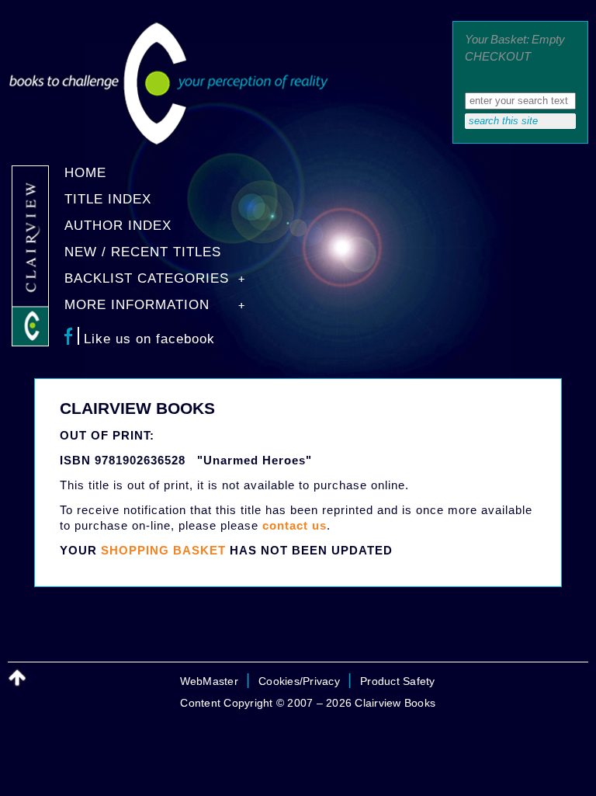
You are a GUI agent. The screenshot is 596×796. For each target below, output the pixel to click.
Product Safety (397, 681)
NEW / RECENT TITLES (142, 252)
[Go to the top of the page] (17, 678)
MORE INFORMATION (137, 304)
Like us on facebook (149, 339)
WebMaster (209, 681)
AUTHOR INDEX (118, 225)
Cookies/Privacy (299, 681)
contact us (294, 525)
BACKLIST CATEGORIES (146, 278)
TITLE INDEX (107, 199)
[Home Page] (169, 141)
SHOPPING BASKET (163, 550)
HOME (85, 172)
